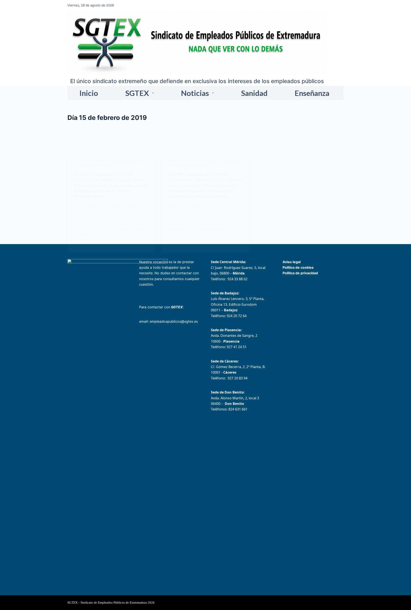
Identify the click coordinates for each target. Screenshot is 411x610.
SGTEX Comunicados (131, 161)
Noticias (195, 92)
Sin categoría (103, 165)
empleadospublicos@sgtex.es (174, 321)
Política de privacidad (300, 273)
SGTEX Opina (82, 165)
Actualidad (82, 161)
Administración (103, 161)
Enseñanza (312, 92)
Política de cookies (298, 267)
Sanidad (254, 92)
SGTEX (137, 92)
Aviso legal (292, 262)
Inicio (88, 92)
